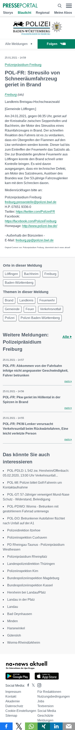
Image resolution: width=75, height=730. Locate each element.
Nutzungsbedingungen (53, 696)
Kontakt (10, 696)
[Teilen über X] (19, 726)
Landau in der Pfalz (21, 599)
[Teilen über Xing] (44, 726)
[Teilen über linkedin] (56, 726)
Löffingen (11, 274)
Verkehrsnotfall (50, 309)
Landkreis (26, 300)
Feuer (30, 309)
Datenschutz (14, 706)
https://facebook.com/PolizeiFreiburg (30, 221)
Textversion (45, 706)
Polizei (10, 318)
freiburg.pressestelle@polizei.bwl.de (30, 202)
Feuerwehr (47, 300)
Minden (12, 621)
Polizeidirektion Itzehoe (23, 530)
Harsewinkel (16, 628)
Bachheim (31, 274)
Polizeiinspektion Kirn (22, 571)
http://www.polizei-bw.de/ (39, 226)
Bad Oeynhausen (19, 614)
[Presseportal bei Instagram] (38, 685)
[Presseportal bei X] (32, 685)
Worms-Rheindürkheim (23, 642)
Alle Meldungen (16, 44)
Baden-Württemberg (19, 282)
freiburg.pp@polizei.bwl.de (35, 240)
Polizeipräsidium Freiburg (23, 64)
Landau (12, 606)
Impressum (13, 691)
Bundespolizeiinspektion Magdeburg (33, 578)
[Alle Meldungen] (38, 35)
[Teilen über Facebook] (6, 726)
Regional (42, 12)
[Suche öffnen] (60, 5)
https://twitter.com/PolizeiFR (35, 211)
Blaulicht (24, 12)
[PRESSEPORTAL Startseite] (20, 5)
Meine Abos (63, 12)
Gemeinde (12, 309)
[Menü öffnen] (69, 5)
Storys (8, 12)
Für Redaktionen (49, 691)
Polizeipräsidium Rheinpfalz (27, 556)
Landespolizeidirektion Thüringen (31, 563)
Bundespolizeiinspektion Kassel (30, 585)
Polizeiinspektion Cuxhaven (27, 537)
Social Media (46, 710)
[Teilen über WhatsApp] (31, 726)
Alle (66, 337)
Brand (9, 300)
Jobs (40, 701)
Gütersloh (14, 635)
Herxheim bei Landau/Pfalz (26, 592)
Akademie (12, 701)
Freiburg (11, 94)
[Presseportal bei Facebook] (27, 685)
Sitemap (11, 715)
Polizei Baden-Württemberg (40, 318)
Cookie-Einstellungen (20, 710)
